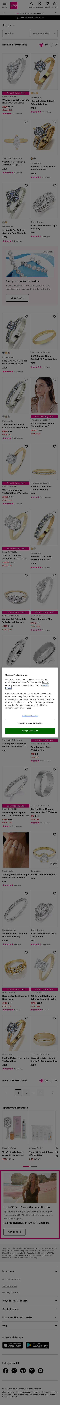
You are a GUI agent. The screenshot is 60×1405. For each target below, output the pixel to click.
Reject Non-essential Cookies (30, 723)
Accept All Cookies (30, 731)
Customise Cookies (30, 716)
